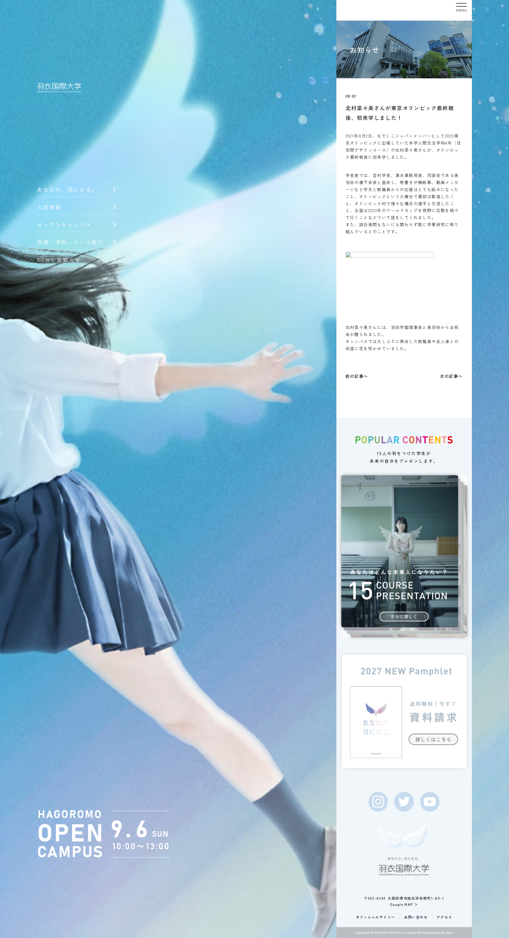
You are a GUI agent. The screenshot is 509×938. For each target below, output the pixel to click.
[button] (461, 7)
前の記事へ (357, 376)
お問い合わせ (416, 916)
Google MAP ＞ (404, 904)
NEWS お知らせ (59, 260)
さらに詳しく (403, 616)
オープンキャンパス (64, 224)
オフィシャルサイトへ (375, 916)
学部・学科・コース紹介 (70, 242)
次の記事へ (451, 376)
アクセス (444, 916)
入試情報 (49, 207)
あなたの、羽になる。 (67, 189)
